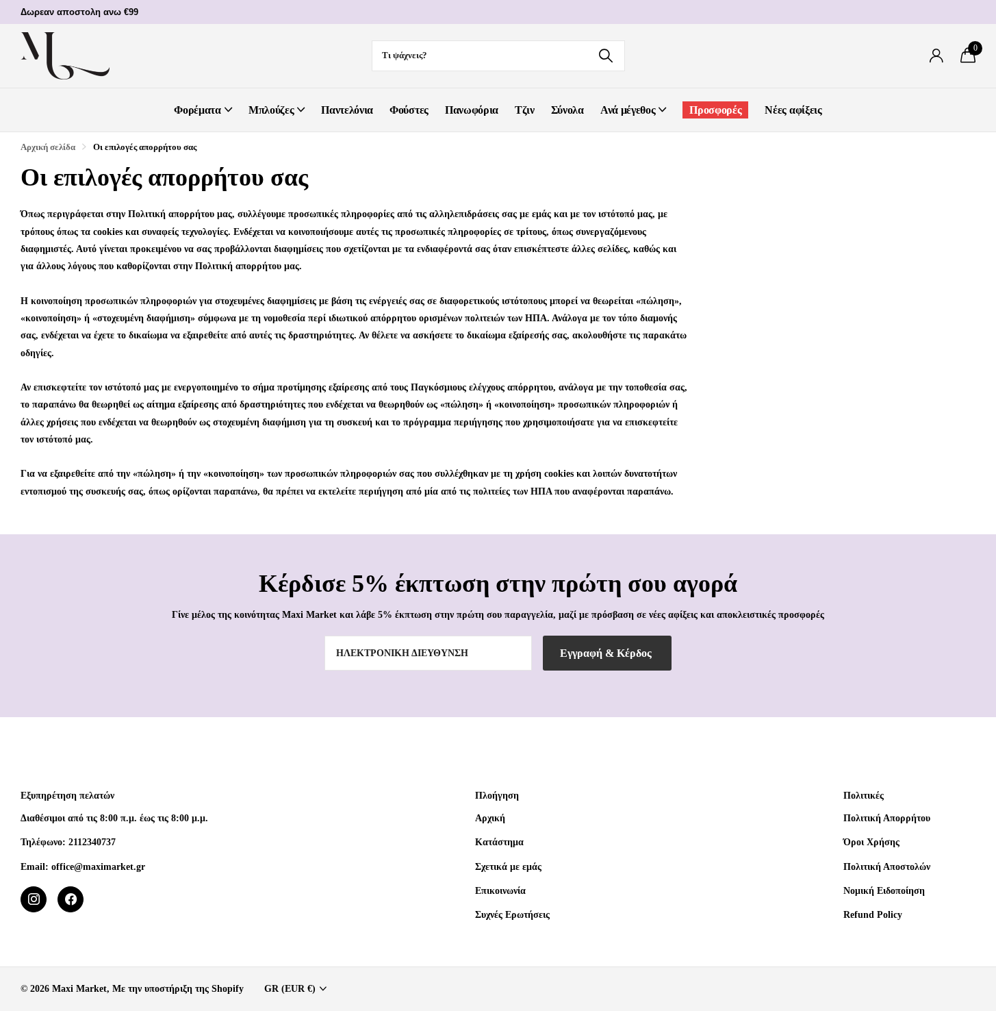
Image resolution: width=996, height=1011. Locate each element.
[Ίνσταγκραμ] (34, 899)
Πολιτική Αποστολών (886, 866)
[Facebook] (71, 899)
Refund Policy (872, 914)
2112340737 (92, 841)
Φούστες (409, 110)
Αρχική (490, 817)
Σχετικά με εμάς (508, 866)
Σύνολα (567, 110)
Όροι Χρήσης (871, 841)
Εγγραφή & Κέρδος (607, 653)
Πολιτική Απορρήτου (886, 817)
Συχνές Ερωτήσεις (512, 914)
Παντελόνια (347, 110)
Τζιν (525, 110)
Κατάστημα (499, 841)
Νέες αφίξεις (793, 110)
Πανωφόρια (471, 110)
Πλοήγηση (497, 795)
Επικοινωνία (500, 890)
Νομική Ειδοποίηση (884, 890)
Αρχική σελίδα (48, 147)
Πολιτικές (863, 795)
